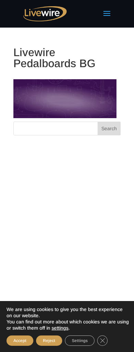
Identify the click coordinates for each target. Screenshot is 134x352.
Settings (80, 340)
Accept (19, 340)
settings (60, 328)
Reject (49, 340)
